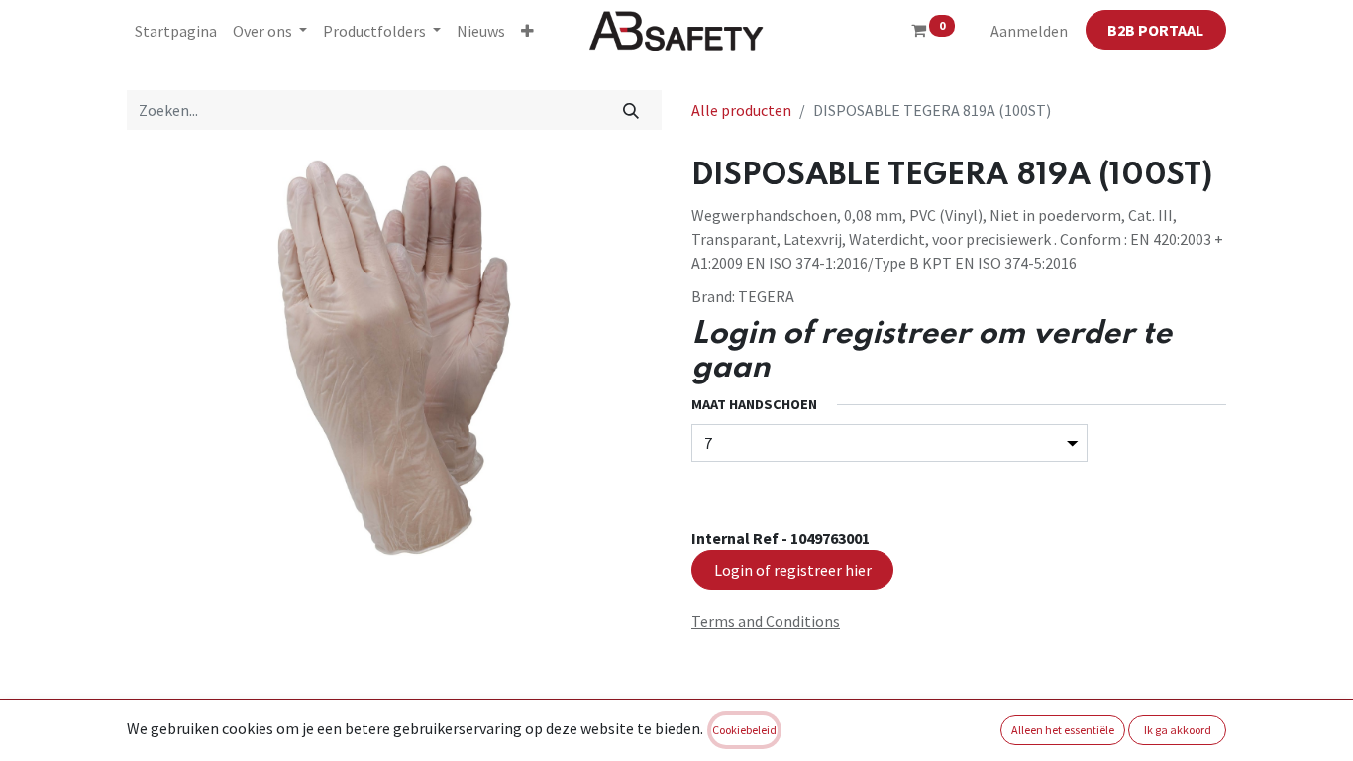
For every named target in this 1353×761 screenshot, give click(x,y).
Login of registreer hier (793, 570)
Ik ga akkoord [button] (1177, 729)
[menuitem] (176, 31)
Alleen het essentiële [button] (1062, 729)
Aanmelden (1029, 31)
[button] (527, 31)
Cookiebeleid (744, 729)
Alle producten (741, 110)
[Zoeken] (631, 110)
